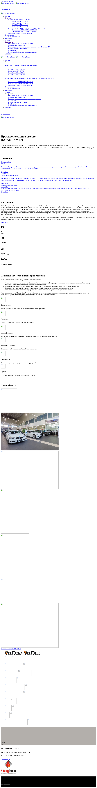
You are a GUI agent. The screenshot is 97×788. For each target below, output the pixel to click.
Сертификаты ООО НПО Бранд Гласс (20, 43)
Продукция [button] (8, 62)
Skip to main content (7, 1)
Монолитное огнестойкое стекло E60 (20, 33)
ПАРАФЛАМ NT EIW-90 (20, 26)
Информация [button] (9, 94)
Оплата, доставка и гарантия (17, 48)
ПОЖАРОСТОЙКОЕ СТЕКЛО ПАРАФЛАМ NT (21, 65)
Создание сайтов (5, 784)
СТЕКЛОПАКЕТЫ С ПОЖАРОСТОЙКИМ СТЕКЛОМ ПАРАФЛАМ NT (30, 78)
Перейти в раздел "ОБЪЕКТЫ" (11, 649)
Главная (7, 16)
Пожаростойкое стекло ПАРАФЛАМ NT (21, 20)
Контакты (8, 54)
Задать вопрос (5, 9)
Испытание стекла (14, 37)
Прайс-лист (12, 50)
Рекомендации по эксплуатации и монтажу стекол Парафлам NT (29, 47)
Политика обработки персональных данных (22, 52)
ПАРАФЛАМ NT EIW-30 (20, 21)
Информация (9, 42)
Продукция (8, 18)
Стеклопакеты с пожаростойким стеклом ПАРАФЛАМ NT (27, 28)
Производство (9, 35)
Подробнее (4, 222)
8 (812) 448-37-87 (41, 752)
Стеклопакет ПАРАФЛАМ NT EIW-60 (24, 31)
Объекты (7, 40)
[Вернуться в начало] (15, 3)
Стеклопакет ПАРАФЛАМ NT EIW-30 (24, 30)
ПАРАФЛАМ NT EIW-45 (20, 23)
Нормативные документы (16, 45)
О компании (9, 38)
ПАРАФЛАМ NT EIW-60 (20, 25)
